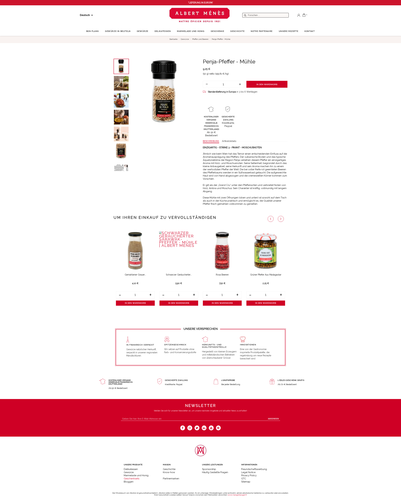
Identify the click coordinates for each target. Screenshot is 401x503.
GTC (243, 478)
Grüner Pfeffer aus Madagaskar (265, 274)
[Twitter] (197, 427)
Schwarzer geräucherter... (179, 274)
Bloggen (128, 481)
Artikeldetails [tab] (229, 141)
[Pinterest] (218, 427)
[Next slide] (281, 219)
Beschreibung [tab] (211, 141)
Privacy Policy (249, 475)
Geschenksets (131, 478)
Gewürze (129, 472)
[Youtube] (211, 427)
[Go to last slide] (271, 219)
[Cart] (304, 15)
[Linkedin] (204, 427)
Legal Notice (248, 472)
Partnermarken (171, 478)
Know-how (169, 472)
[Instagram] (189, 427)
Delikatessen (131, 469)
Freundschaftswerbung (254, 469)
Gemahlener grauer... (135, 274)
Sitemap (245, 481)
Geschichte (169, 469)
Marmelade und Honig (136, 475)
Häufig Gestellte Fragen (215, 472)
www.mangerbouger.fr (237, 495)
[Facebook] (182, 427)
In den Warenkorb (266, 84)
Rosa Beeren (222, 274)
